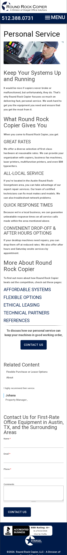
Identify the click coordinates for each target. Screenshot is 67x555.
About (9, 377)
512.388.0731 (18, 18)
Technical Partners (26, 313)
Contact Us (33, 345)
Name (7, 438)
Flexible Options (23, 297)
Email (7, 454)
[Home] (24, 10)
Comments (9, 484)
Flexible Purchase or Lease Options (26, 371)
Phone (7, 469)
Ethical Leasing (22, 305)
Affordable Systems (27, 289)
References (17, 320)
